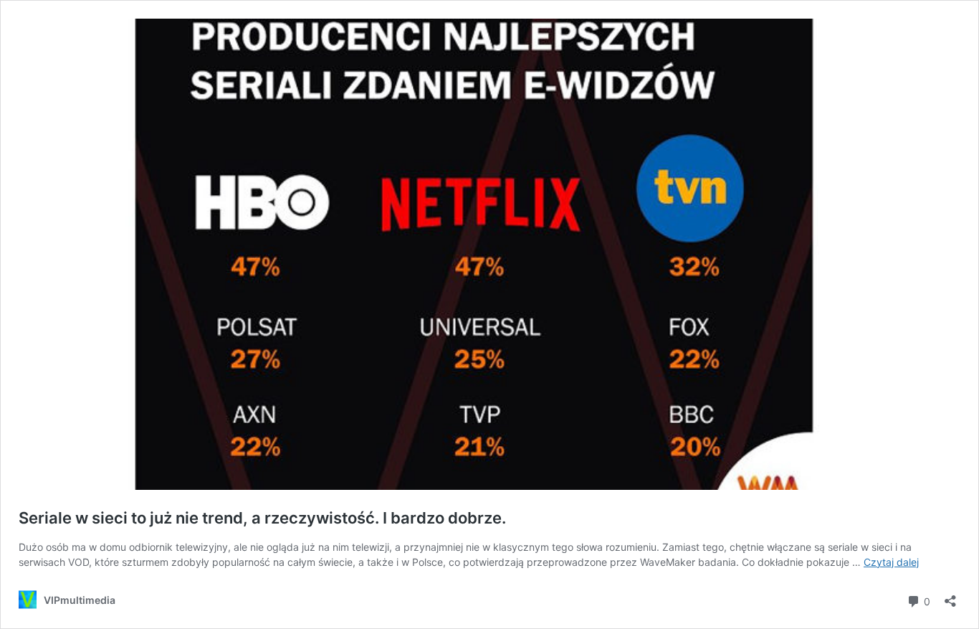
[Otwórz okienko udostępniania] (950, 596)
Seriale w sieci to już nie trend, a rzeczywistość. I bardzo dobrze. (262, 518)
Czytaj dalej (891, 562)
